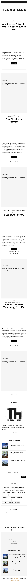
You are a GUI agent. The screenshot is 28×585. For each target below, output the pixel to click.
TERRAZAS (12, 490)
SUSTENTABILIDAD (6, 492)
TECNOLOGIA (19, 497)
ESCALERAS (20, 495)
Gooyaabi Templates (14, 580)
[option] (14, 40)
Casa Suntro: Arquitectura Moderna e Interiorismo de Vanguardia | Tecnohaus (17, 556)
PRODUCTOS (17, 502)
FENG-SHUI (11, 502)
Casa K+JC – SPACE (14, 215)
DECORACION (14, 210)
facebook (7, 527)
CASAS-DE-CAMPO (21, 492)
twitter (15, 527)
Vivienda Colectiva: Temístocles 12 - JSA (14, 306)
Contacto (14, 541)
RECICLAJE (5, 502)
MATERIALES (5, 497)
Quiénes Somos (14, 543)
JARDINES (16, 21)
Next (17, 396)
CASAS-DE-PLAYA (12, 495)
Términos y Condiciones (14, 539)
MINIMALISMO (12, 497)
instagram (14, 530)
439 (14, 396)
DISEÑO (12, 21)
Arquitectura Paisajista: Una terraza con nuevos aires (14, 27)
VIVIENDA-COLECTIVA (18, 302)
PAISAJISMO (20, 21)
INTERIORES (22, 210)
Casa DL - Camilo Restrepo (14, 120)
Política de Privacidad (14, 538)
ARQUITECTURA (8, 21)
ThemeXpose (15, 578)
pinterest (22, 527)
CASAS (15, 116)
